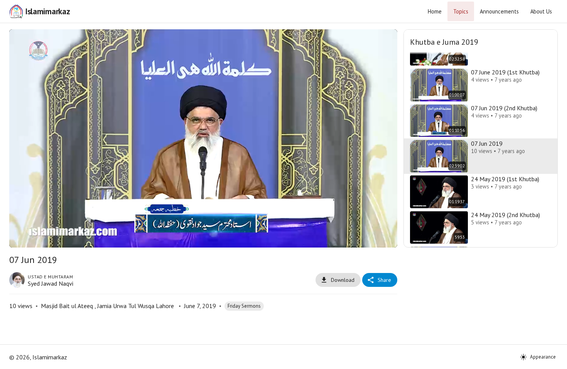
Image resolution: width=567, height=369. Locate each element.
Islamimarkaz (47, 11)
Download (342, 279)
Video (193, 41)
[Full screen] (384, 238)
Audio (213, 41)
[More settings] (365, 238)
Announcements (499, 11)
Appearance (543, 357)
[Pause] (22, 238)
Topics (460, 11)
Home (435, 11)
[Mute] (41, 238)
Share (384, 279)
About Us (541, 11)
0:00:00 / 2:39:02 (77, 238)
